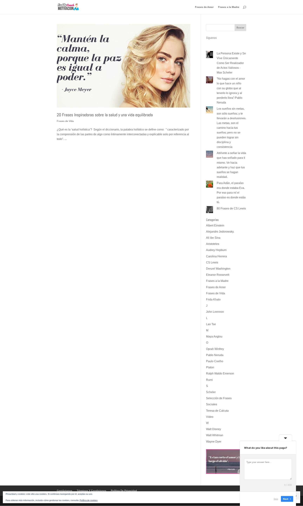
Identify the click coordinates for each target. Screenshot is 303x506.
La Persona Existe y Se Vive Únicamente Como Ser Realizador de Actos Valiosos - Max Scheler (231, 63)
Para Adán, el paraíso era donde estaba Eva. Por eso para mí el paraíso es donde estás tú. (231, 193)
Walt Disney (213, 429)
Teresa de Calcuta (217, 410)
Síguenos (211, 38)
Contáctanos (64, 490)
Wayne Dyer (213, 441)
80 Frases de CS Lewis (231, 208)
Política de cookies (88, 500)
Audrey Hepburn (216, 250)
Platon (210, 367)
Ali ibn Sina (213, 237)
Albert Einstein (215, 225)
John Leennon (215, 311)
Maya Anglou (214, 336)
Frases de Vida (65, 121)
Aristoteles (212, 243)
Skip (276, 498)
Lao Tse (211, 324)
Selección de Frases (219, 398)
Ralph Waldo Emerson (220, 373)
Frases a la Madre (228, 7)
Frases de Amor (204, 7)
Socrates (211, 404)
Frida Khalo (213, 299)
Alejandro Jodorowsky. (220, 231)
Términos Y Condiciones (91, 490)
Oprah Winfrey (215, 348)
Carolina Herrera (216, 256)
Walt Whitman (214, 435)
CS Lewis (212, 262)
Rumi (209, 379)
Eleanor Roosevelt (217, 274)
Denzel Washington (218, 268)
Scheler (211, 392)
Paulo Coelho (214, 361)
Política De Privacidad (124, 490)
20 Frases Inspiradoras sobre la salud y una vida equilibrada (105, 115)
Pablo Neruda (214, 355)
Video (209, 416)
